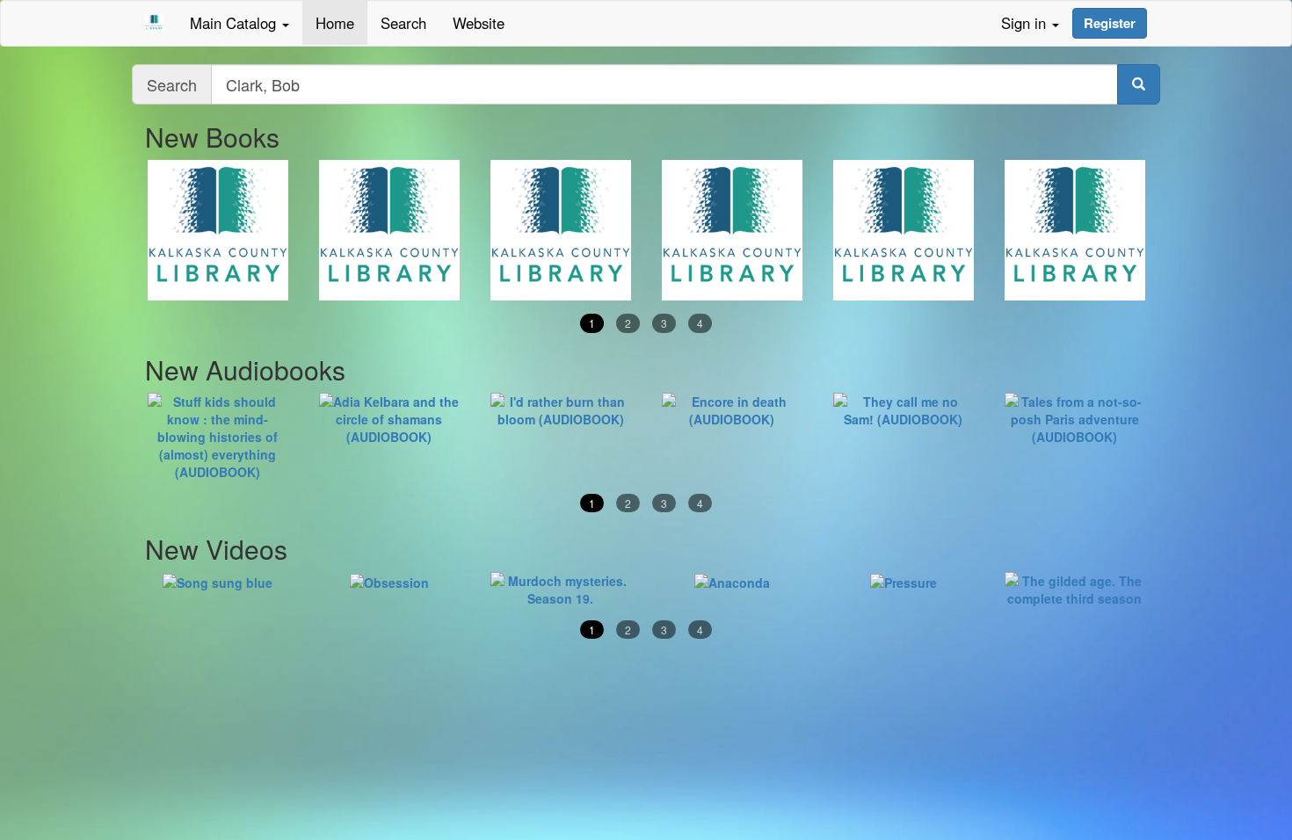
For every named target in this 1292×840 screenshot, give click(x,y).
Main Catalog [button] (235, 22)
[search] (1138, 84)
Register (1110, 23)
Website (478, 22)
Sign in (1025, 22)
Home (335, 22)
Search (403, 22)
